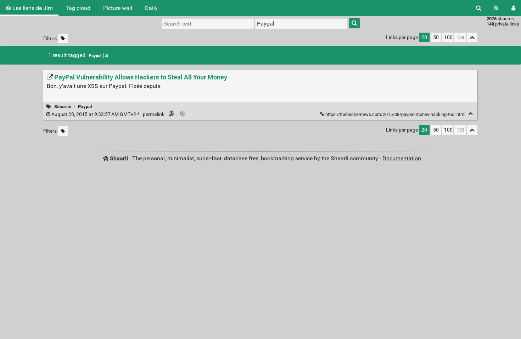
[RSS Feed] (496, 8)
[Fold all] (472, 37)
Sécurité (62, 106)
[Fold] (470, 113)
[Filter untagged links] (63, 38)
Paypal (95, 55)
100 (448, 37)
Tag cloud (78, 8)
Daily (151, 8)
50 (436, 37)
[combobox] (301, 23)
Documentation (401, 158)
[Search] (478, 8)
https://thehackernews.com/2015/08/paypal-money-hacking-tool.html (395, 114)
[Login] (513, 8)
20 (424, 37)
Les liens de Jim (32, 8)
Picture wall (117, 8)
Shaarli (119, 158)
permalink (108, 114)
